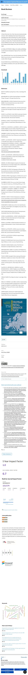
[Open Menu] (1, 1)
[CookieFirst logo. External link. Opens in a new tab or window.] (1, 658)
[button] (3, 657)
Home (2, 5)
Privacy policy (24, 657)
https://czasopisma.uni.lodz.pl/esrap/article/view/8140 (10, 376)
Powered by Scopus (9, 504)
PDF (4, 339)
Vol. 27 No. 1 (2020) (14, 5)
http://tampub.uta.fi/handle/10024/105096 (10, 151)
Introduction (11, 446)
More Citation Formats (6, 379)
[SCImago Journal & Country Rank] (9, 509)
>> (4, 449)
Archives (7, 5)
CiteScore (11, 500)
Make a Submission (7, 454)
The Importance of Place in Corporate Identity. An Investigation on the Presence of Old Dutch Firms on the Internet (15, 439)
